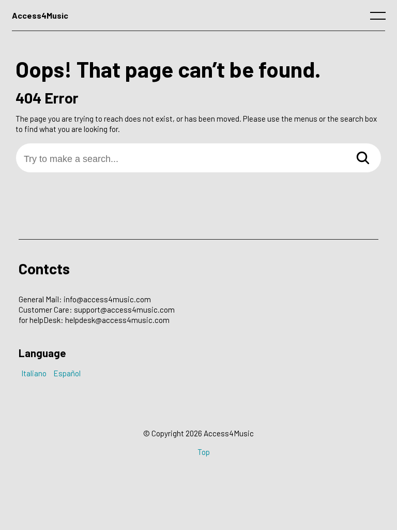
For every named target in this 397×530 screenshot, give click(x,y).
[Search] (363, 158)
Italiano (34, 373)
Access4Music (40, 15)
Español (67, 373)
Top (203, 452)
